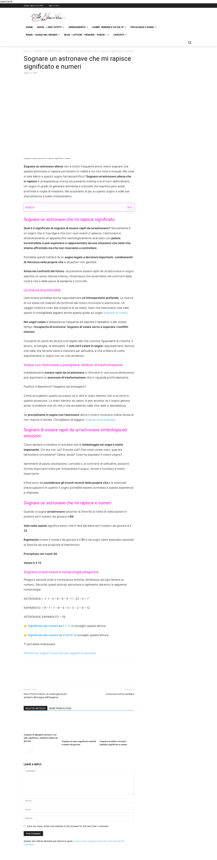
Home (27, 51)
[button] (189, 42)
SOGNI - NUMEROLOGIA (48, 51)
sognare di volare (115, 312)
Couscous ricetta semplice (120, 694)
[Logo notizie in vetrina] (49, 17)
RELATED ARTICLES (35, 708)
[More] (75, 674)
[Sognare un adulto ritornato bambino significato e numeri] (117, 727)
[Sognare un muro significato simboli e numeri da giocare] (79, 727)
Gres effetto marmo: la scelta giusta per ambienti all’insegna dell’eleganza (45, 696)
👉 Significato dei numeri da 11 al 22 (49, 635)
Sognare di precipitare (100, 419)
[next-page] (31, 751)
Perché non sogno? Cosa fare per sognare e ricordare (60, 653)
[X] (53, 674)
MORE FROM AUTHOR (60, 708)
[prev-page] (26, 751)
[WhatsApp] (68, 674)
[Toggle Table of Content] (127, 207)
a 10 (48, 626)
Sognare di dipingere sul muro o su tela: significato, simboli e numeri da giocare (41, 738)
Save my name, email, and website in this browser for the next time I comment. (68, 826)
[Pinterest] (61, 674)
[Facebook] (46, 674)
